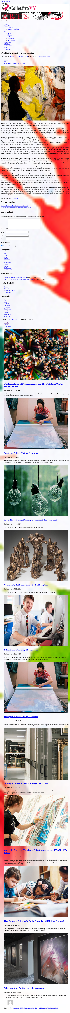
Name (3, 232)
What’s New (8, 46)
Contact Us (7, 49)
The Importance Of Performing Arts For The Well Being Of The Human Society (35, 1008)
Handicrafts (7, 42)
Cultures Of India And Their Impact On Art (14, 206)
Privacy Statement (13, 29)
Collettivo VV (15, 319)
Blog (5, 47)
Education (11, 38)
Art (5, 31)
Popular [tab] (6, 323)
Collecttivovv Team (44, 56)
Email (3, 235)
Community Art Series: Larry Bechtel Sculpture (26, 585)
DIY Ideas (7, 44)
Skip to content (5, 1)
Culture (10, 37)
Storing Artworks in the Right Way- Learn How (19, 279)
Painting (10, 33)
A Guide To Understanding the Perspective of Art (16, 207)
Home (6, 24)
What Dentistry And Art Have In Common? (24, 988)
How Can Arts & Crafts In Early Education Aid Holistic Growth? (34, 921)
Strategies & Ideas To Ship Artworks (15, 277)
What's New (8, 270)
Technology (11, 40)
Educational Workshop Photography (21, 650)
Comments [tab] (7, 326)
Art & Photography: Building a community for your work (30, 520)
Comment (4, 229)
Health (10, 35)
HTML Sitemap (12, 28)
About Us (7, 26)
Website (3, 239)
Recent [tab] (6, 324)
